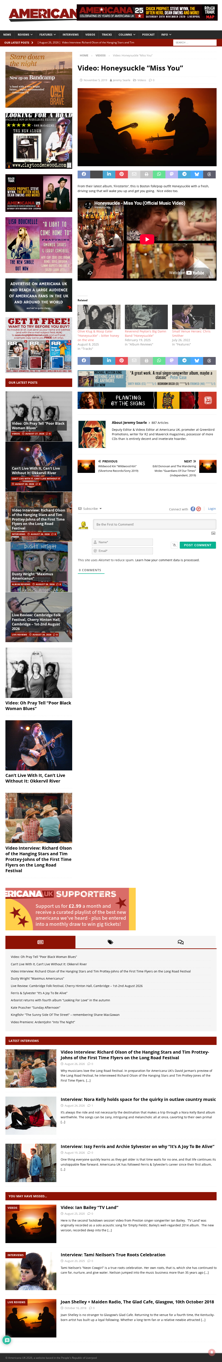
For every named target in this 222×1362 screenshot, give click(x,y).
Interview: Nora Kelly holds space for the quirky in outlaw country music (138, 1099)
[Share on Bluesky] (197, 174)
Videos (90, 34)
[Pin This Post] (121, 174)
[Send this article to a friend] (134, 174)
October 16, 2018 (75, 1308)
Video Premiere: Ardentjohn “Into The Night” (43, 1022)
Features (45, 34)
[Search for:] (195, 42)
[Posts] (40, 942)
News (7, 34)
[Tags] (110, 942)
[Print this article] (146, 174)
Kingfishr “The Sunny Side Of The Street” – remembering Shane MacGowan (65, 1015)
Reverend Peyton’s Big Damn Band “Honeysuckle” (145, 333)
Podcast (148, 34)
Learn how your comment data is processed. (167, 560)
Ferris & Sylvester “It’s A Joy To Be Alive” (39, 993)
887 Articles (160, 423)
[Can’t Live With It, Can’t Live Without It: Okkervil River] (38, 745)
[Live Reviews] (30, 1318)
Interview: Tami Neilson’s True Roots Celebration (113, 1255)
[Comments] (181, 942)
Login (211, 509)
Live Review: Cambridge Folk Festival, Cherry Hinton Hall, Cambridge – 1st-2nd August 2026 (36, 622)
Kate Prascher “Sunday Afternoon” (35, 1007)
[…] (88, 1080)
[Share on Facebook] (84, 174)
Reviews (23, 34)
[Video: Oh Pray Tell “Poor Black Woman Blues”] (38, 416)
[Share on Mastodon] (171, 174)
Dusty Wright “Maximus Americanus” (32, 576)
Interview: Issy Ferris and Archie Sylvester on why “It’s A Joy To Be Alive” (137, 1146)
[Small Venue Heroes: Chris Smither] (193, 317)
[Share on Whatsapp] (159, 174)
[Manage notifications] (211, 1352)
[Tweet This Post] (96, 174)
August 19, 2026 (75, 1153)
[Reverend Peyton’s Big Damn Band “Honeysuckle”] (146, 317)
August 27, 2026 (34, 433)
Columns (125, 34)
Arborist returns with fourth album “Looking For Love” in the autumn (60, 1000)
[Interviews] (30, 1068)
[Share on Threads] (209, 174)
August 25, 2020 (75, 1214)
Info (164, 34)
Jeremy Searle (121, 80)
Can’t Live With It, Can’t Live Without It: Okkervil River (36, 470)
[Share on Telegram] (184, 174)
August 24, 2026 (75, 1105)
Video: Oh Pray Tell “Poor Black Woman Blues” (38, 425)
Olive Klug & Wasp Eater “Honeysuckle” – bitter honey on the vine (98, 335)
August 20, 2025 (75, 1261)
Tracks (107, 34)
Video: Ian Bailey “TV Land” (89, 1207)
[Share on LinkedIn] (109, 174)
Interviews (71, 34)
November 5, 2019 (95, 80)
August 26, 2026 (24, 483)
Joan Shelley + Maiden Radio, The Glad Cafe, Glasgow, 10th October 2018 (137, 1302)
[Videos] (30, 1224)
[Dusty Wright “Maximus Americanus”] (38, 567)
